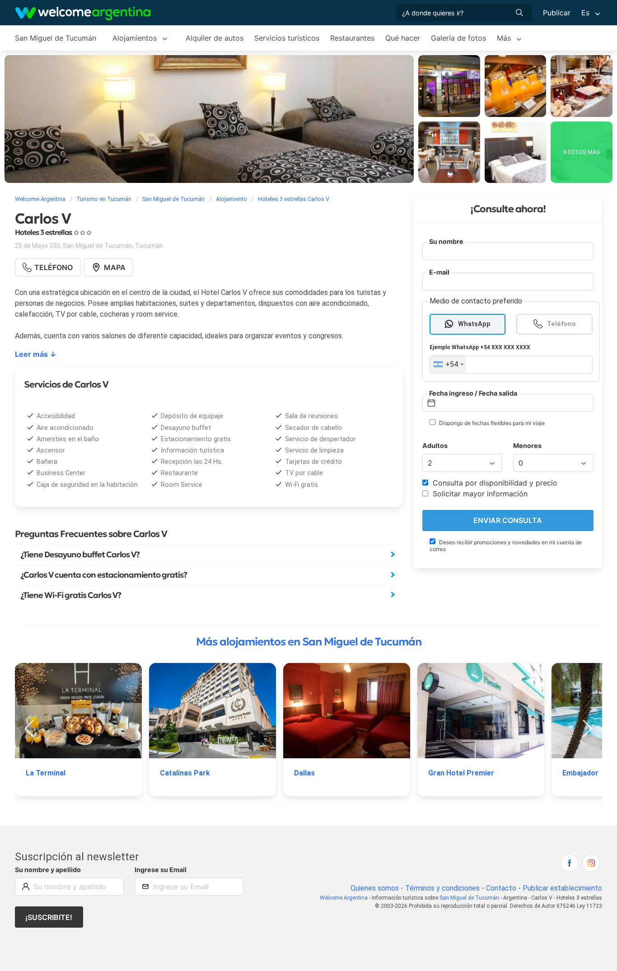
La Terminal (45, 773)
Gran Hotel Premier (461, 773)
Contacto (501, 888)
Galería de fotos (458, 37)
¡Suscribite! (48, 917)
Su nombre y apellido (48, 869)
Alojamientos (134, 37)
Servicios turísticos (286, 37)
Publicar (556, 12)
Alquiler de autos (214, 37)
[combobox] (448, 364)
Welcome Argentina (344, 898)
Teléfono (561, 324)
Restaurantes (352, 37)
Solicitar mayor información (479, 493)
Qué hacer (402, 37)
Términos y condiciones (442, 888)
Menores (527, 445)
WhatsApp (474, 324)
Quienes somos (375, 888)
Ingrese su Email (161, 869)
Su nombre (446, 241)
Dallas (304, 773)
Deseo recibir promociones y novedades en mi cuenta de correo (506, 545)
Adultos (435, 445)
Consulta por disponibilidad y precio (493, 482)
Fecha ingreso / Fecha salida (473, 393)
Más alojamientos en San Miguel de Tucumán (308, 642)
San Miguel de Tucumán (55, 37)
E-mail (439, 272)
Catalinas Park (185, 773)
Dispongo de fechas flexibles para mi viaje (491, 423)
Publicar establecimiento (562, 888)
